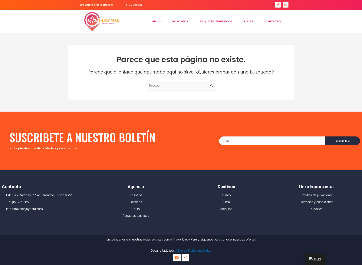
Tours (248, 21)
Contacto (273, 21)
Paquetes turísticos (216, 21)
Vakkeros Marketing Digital (193, 250)
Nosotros (180, 21)
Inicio (156, 21)
